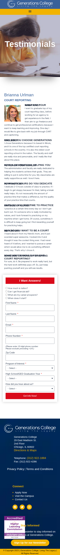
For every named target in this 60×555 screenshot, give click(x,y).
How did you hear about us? (19, 384)
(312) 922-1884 (36, 458)
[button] (30, 11)
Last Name (11, 314)
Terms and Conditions (39, 469)
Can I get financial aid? (18, 291)
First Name (11, 303)
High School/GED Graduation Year (23, 374)
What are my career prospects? (23, 295)
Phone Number (13, 336)
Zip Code (10, 352)
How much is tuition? (18, 288)
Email (9, 325)
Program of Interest (15, 363)
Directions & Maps (25, 450)
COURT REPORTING (17, 100)
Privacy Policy (15, 469)
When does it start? (17, 298)
